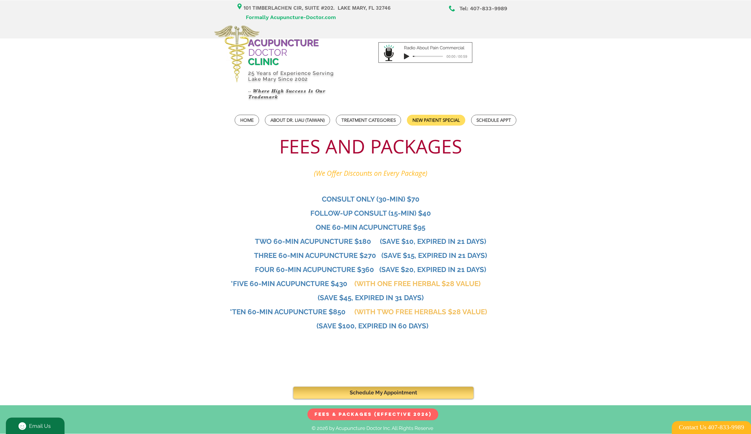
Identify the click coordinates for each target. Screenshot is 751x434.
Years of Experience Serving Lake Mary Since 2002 (291, 76)
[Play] (406, 56)
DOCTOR (283, 48)
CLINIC (263, 61)
